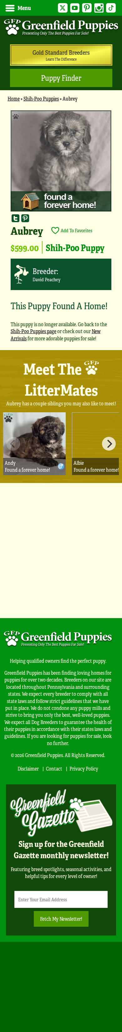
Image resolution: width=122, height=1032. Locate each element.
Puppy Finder (61, 77)
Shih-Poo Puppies (41, 98)
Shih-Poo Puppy (75, 247)
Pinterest (87, 8)
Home (14, 98)
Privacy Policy (83, 768)
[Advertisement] (61, 550)
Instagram (99, 8)
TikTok (111, 8)
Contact (54, 768)
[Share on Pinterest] (25, 218)
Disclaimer (28, 768)
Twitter (63, 8)
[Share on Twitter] (15, 218)
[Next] (109, 444)
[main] (61, 228)
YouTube (75, 8)
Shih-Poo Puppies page (33, 331)
